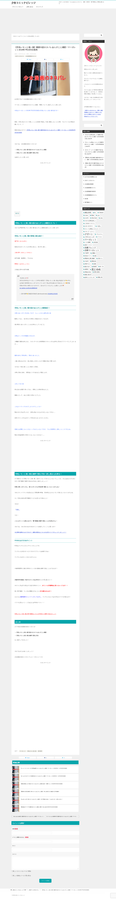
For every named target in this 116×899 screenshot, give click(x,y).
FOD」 (18, 509)
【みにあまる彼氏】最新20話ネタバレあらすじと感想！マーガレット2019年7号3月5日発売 (29, 816)
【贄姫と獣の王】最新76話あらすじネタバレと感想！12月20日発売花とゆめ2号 (94, 165)
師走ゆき (94, 261)
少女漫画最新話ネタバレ (31, 56)
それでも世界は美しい (90, 220)
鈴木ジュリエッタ (89, 277)
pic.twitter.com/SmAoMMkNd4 (28, 288)
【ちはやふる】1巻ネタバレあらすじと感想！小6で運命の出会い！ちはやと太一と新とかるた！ (42, 799)
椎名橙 (95, 266)
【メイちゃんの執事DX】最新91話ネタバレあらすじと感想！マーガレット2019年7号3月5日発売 (62, 816)
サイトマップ (39, 6)
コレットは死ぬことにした (91, 228)
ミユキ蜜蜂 (87, 242)
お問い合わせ (29, 6)
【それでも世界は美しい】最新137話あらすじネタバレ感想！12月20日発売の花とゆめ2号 (94, 136)
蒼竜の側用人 (97, 272)
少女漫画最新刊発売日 (90, 191)
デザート (89, 234)
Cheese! (101, 212)
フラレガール (99, 234)
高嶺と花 (100, 277)
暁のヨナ (87, 266)
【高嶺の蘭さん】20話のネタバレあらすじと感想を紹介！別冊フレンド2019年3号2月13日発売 (42, 783)
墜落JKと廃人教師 (90, 258)
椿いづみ (102, 266)
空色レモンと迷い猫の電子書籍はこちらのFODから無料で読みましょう (35, 614)
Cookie (86, 215)
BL (95, 212)
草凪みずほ (88, 272)
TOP (19, 890)
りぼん (99, 226)
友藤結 (93, 253)
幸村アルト (87, 263)
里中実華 (40, 751)
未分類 (86, 198)
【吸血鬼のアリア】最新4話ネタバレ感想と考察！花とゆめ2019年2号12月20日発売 (39, 807)
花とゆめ (96, 269)
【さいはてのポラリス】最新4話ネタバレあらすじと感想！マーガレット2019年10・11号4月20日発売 (43, 776)
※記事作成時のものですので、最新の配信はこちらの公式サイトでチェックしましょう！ (40, 532)
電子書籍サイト (88, 202)
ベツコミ (100, 236)
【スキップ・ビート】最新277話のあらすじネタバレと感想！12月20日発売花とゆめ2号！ (94, 151)
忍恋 (95, 263)
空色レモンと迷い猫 (31, 751)
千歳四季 (87, 253)
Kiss (92, 215)
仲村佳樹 (96, 242)
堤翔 (95, 255)
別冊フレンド (90, 248)
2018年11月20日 (53, 293)
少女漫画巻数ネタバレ (90, 187)
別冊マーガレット (92, 250)
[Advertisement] (58, 20)
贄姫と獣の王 (88, 274)
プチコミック (89, 237)
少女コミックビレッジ (23, 2)
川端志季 (86, 261)
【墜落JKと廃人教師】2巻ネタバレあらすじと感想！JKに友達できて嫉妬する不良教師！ (40, 791)
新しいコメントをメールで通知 (22, 871)
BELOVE (88, 212)
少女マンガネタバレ (19, 56)
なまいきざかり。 (89, 226)
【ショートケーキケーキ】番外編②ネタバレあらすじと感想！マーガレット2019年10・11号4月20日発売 (44, 768)
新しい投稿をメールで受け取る (22, 875)
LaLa (98, 215)
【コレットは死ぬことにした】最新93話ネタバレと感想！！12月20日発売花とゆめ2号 (94, 144)
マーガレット (23, 751)
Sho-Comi (94, 218)
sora (101, 218)
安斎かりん (100, 258)
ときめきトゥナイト (90, 223)
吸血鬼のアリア (88, 255)
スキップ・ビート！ (90, 231)
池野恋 (86, 269)
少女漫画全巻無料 (89, 184)
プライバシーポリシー (17, 6)
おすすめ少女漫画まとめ (91, 176)
